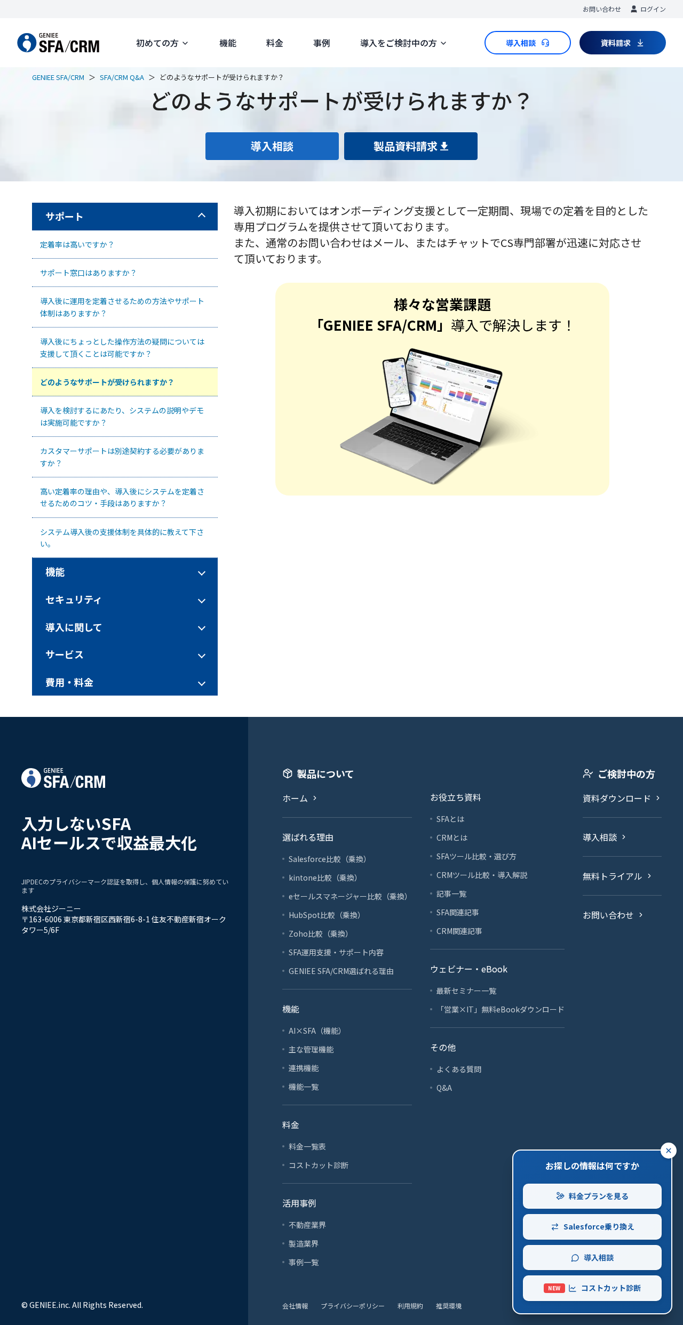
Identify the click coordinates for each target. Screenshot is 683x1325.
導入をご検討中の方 (398, 42)
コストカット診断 (594, 1287)
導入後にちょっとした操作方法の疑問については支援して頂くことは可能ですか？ (122, 347)
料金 (274, 42)
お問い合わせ (602, 8)
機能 (227, 42)
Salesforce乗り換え (598, 1226)
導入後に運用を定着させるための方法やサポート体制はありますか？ (122, 307)
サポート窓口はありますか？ (88, 272)
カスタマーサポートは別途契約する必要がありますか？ (122, 456)
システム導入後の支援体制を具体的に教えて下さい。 (122, 537)
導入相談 (599, 1257)
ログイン (653, 8)
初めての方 (157, 42)
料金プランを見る (599, 1196)
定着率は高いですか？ (77, 244)
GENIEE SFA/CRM (58, 77)
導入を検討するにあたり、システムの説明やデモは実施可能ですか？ (122, 416)
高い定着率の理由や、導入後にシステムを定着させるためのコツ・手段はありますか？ (122, 497)
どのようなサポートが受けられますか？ (107, 382)
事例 (321, 42)
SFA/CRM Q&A (122, 77)
